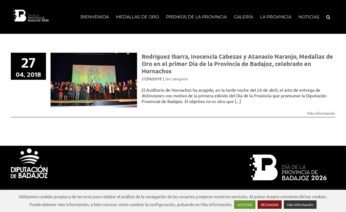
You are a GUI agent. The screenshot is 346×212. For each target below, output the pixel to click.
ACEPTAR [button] (244, 204)
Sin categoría (176, 78)
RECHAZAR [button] (269, 204)
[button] (328, 17)
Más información (321, 113)
